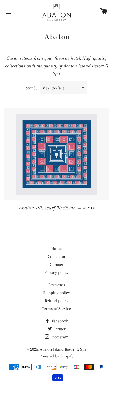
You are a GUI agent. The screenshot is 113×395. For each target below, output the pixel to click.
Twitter (59, 328)
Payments (56, 284)
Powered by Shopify (56, 356)
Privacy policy (56, 272)
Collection (56, 256)
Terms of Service (56, 308)
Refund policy (57, 300)
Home (56, 248)
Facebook (59, 321)
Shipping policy (56, 292)
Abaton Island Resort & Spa (63, 349)
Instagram (59, 336)
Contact (56, 264)
